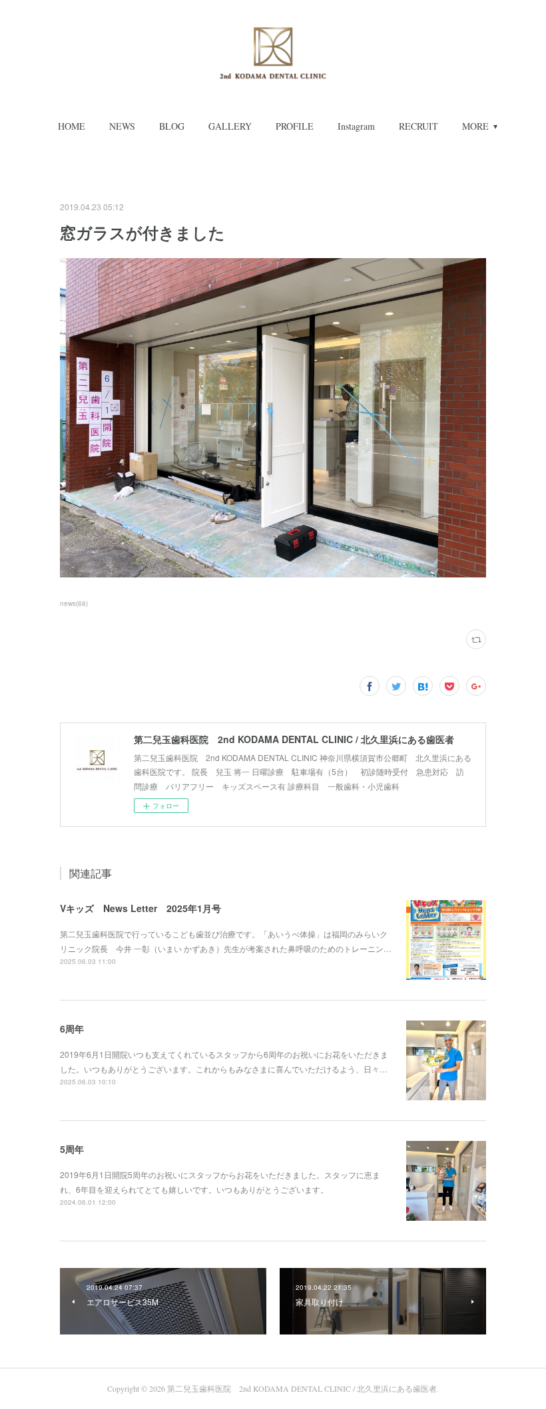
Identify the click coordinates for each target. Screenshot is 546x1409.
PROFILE (295, 126)
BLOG (171, 126)
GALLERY (230, 126)
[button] (71, 126)
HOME (71, 126)
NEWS (122, 126)
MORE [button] (475, 126)
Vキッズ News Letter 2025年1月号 (140, 908)
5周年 (72, 1149)
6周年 (72, 1028)
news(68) (74, 603)
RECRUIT (418, 126)
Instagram (356, 126)
